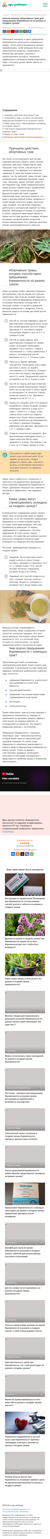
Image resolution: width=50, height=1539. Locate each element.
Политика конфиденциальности (15, 1509)
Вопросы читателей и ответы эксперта (22, 137)
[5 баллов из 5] (29, 843)
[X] (22, 854)
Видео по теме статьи (13, 134)
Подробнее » (8, 831)
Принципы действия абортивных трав (20, 115)
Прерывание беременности (13, 28)
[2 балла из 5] (23, 843)
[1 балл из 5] (21, 843)
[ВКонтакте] (13, 854)
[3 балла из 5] (25, 843)
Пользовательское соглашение (15, 1511)
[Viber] (27, 854)
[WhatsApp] (31, 854)
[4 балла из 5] (27, 843)
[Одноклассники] (18, 854)
